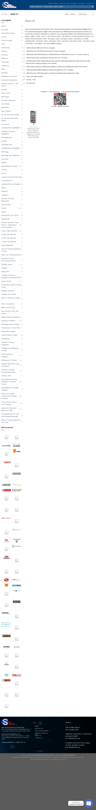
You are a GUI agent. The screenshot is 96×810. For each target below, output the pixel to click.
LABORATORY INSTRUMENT (11, 184)
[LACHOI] (17, 571)
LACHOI (4, 170)
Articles (62, 3)
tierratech (4, 159)
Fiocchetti (4, 30)
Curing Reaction (7, 180)
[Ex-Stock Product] (6, 498)
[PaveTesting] (17, 655)
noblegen (4, 195)
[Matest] (6, 593)
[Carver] (17, 473)
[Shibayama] (6, 675)
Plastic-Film (5, 271)
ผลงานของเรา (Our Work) (9, 215)
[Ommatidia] (17, 638)
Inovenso (4, 55)
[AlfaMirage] (6, 445)
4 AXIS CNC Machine (8, 238)
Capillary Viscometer (8, 294)
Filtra (2, 69)
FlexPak (4, 141)
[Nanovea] (6, 613)
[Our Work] (6, 655)
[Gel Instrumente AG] (6, 518)
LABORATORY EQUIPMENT (10, 148)
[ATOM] (17, 450)
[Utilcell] (6, 694)
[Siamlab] (17, 675)
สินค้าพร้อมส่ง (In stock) (9, 166)
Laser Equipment (7, 245)
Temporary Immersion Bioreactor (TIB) (8, 409)
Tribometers (5, 339)
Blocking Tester (6, 264)
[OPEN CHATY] (88, 803)
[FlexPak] (17, 509)
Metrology (5, 152)
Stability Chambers (7, 291)
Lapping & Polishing (8, 321)
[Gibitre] (6, 532)
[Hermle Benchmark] (6, 549)
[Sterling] (6, 680)
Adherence (5, 66)
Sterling (4, 51)
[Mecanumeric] (17, 590)
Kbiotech (4, 191)
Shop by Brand (53, 3)
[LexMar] (17, 580)
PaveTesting (5, 48)
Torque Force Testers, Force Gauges (9, 403)
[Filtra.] (17, 498)
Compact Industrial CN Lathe (11, 177)
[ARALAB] (17, 445)
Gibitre (3, 188)
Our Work (81, 3)
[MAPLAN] (6, 585)
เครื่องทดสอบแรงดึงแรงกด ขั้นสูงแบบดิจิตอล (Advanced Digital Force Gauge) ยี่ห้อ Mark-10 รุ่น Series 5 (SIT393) (33, 133)
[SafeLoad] (6, 663)
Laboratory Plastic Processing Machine (8, 259)
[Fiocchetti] (6, 509)
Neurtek (4, 89)
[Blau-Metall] (6, 476)
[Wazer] (17, 694)
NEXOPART (5, 107)
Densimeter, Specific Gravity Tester (11, 286)
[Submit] (92, 6)
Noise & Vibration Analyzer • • (11, 299)
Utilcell (3, 208)
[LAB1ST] (6, 571)
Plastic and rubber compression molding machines (8, 396)
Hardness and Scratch (9, 76)
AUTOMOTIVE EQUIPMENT (10, 128)
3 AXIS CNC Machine (8, 234)
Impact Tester (6, 281)
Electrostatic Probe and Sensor (9, 312)
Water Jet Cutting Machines (11, 255)
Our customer (71, 3)
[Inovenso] (17, 546)
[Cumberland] (6, 490)
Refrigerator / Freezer (9, 360)
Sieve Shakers (6, 111)
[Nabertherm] (17, 602)
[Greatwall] (6, 540)
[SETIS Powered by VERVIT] (17, 666)
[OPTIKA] (6, 647)
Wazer (3, 212)
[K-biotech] (17, 560)
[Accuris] (6, 437)
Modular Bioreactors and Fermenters (10, 365)
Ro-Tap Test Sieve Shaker (10, 115)
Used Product (6, 204)
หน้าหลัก (4, 14)
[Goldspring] (17, 529)
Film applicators (6, 137)
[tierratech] (17, 683)
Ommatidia (5, 62)
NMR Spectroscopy (8, 307)
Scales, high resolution (9, 231)
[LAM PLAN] (6, 580)
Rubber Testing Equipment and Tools (10, 421)
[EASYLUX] (17, 490)
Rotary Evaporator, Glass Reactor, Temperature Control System (10, 224)
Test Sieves (5, 124)
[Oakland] (6, 635)
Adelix (3, 26)
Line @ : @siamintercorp (60, 106)
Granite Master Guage (9, 335)
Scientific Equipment (8, 100)
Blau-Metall (5, 219)
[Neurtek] (17, 616)
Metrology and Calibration (10, 155)
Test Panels (5, 104)
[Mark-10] (17, 585)
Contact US (90, 3)
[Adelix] (17, 437)
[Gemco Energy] (17, 521)
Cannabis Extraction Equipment (8, 132)
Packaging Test (6, 145)
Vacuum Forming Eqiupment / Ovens (11, 250)
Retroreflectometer (8, 331)
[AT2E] (6, 453)
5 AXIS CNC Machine (8, 242)
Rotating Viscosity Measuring (7, 199)
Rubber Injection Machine (10, 317)
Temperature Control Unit (10, 328)
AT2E (3, 44)
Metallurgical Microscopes (10, 324)
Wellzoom (4, 58)
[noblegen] (17, 627)
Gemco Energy (6, 40)
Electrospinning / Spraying (7, 355)
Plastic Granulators (8, 304)
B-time (3, 173)
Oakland (4, 268)
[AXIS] (6, 462)
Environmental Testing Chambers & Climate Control (9, 381)
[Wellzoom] (6, 706)
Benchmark (5, 97)
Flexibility (4, 73)
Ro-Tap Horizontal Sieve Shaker (9, 119)
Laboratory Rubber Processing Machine (8, 371)
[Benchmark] (17, 465)
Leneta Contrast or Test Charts (9, 85)
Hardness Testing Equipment (7, 343)
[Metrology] (6, 604)
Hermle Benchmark (8, 33)
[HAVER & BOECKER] (17, 540)
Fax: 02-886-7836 (71, 730)
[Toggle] (22, 166)
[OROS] (17, 647)
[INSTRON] (6, 557)
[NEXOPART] (6, 624)
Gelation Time (6, 376)
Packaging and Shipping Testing (9, 349)
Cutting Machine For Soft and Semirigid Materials (10, 415)
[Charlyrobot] (17, 484)
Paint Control (5, 93)
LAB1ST (3, 163)
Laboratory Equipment (9, 80)
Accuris (4, 37)
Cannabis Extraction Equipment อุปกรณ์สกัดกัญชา (11, 276)
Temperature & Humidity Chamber (10, 389)
